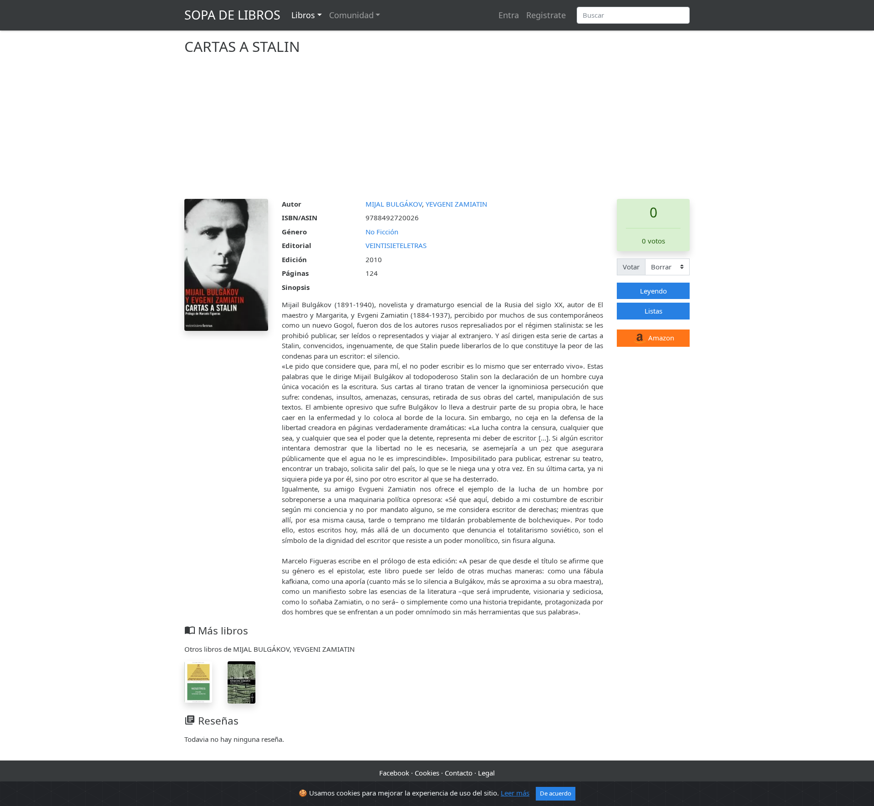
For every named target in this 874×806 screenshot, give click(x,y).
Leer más (515, 792)
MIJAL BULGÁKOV (394, 203)
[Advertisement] (437, 130)
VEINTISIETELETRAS (396, 245)
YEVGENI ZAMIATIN (456, 203)
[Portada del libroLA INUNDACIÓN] (241, 681)
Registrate (546, 15)
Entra (508, 15)
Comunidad (351, 15)
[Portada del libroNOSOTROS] (198, 681)
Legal (486, 772)
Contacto (459, 772)
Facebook (394, 772)
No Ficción (382, 231)
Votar (631, 266)
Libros (303, 15)
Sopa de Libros (232, 14)
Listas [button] (653, 310)
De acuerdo (555, 793)
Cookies (427, 772)
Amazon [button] (660, 337)
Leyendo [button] (653, 290)
